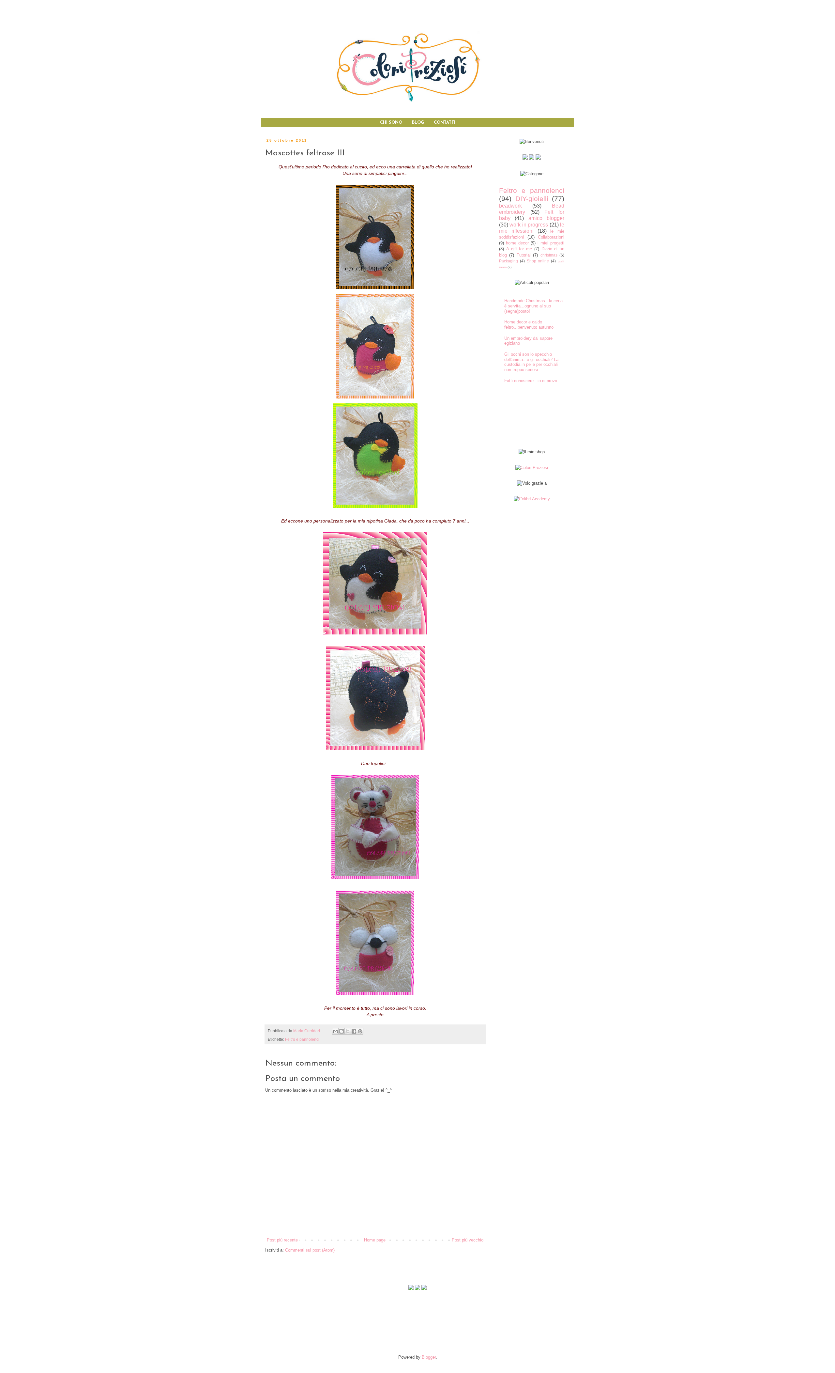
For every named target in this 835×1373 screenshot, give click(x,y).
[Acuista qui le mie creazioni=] (531, 467)
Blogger (429, 1357)
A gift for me (519, 248)
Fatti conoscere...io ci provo (530, 380)
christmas (548, 255)
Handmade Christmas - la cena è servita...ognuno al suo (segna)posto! (533, 305)
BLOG (418, 122)
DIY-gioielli (531, 198)
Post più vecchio (467, 1240)
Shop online (538, 261)
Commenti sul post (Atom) (310, 1250)
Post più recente (282, 1240)
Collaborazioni (551, 237)
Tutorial (524, 255)
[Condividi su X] (347, 1031)
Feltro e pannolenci (302, 1039)
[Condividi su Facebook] (354, 1031)
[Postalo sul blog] (341, 1031)
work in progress (528, 224)
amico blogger (546, 218)
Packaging (508, 261)
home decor (517, 243)
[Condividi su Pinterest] (360, 1031)
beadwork (510, 206)
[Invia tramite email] (335, 1031)
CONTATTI (444, 122)
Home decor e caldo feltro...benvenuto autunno (529, 325)
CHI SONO (391, 122)
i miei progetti (551, 243)
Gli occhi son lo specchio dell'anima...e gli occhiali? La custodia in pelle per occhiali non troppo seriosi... (531, 362)
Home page (375, 1240)
